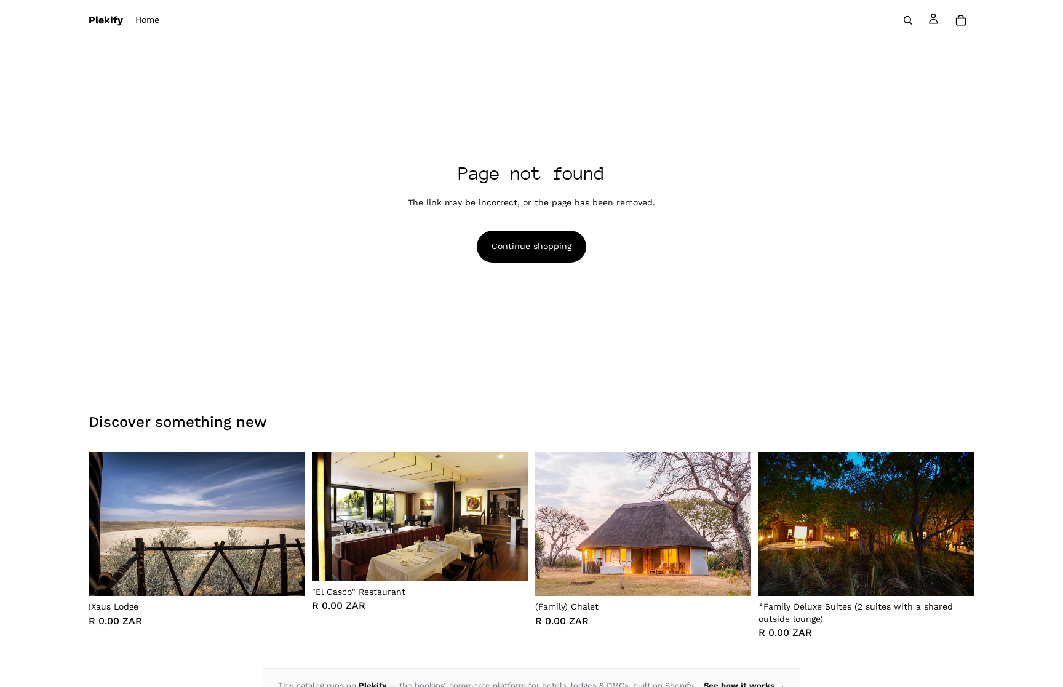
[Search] (908, 20)
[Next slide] (286, 524)
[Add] (285, 577)
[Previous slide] (107, 524)
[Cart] (960, 20)
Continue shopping (531, 246)
